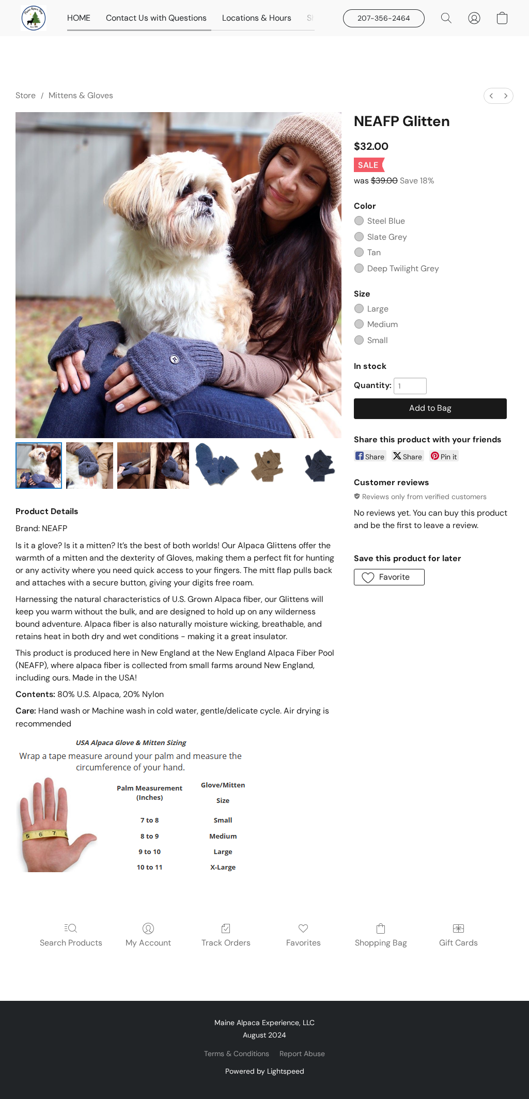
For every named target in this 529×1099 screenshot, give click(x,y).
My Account (148, 942)
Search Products (71, 942)
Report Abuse (302, 1053)
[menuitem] (491, 95)
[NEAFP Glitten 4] (267, 465)
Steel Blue (386, 220)
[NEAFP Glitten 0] (38, 465)
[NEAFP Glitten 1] (89, 465)
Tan (374, 252)
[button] (33, 18)
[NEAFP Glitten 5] (317, 465)
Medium (382, 324)
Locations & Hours (256, 17)
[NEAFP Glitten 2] (153, 465)
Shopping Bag (381, 942)
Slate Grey (387, 236)
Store (25, 95)
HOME (78, 17)
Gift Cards (458, 942)
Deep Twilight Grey (403, 268)
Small (377, 340)
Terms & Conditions (236, 1053)
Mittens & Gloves (81, 95)
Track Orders (226, 942)
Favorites (303, 942)
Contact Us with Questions (156, 17)
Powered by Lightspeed (264, 1071)
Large (377, 308)
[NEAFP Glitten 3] (216, 465)
